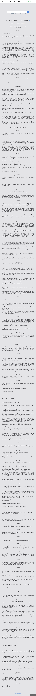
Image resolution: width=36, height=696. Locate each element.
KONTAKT (18, 1)
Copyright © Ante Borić (18, 693)
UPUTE (6, 1)
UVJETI (10, 1)
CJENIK (14, 1)
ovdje (29, 20)
